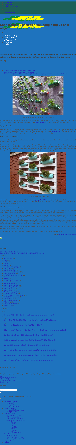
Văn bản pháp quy (13, 406)
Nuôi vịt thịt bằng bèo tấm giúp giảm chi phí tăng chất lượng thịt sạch (26, 345)
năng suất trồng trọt (42, 122)
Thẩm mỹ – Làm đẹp (10, 293)
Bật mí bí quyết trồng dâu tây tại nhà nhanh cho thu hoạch (19, 252)
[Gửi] (0, 392)
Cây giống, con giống (11, 267)
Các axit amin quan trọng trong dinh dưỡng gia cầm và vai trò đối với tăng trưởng (30, 355)
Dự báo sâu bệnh (9, 273)
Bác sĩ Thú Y (8, 2)
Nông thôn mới (9, 290)
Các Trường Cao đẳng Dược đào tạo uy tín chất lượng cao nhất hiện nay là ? (29, 360)
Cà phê (6, 263)
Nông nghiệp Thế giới (11, 285)
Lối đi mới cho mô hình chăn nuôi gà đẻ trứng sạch (19, 72)
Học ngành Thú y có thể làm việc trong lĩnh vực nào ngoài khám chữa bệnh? (29, 315)
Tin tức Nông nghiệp (11, 6)
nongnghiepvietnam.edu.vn (67, 234)
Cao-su (6, 265)
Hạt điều (6, 277)
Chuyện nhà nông (9, 37)
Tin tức (6, 44)
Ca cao (6, 262)
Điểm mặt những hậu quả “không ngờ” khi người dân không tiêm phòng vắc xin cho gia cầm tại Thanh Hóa (35, 74)
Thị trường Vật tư (10, 39)
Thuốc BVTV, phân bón (11, 297)
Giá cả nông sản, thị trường (13, 275)
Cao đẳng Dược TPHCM (37, 200)
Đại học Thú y (8, 305)
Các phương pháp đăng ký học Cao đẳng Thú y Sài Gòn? (23, 325)
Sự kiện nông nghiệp (11, 292)
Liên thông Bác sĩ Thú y (11, 280)
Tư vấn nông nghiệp (10, 36)
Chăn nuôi (7, 268)
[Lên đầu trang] (0, 398)
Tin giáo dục (8, 4)
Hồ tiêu (6, 278)
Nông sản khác (9, 288)
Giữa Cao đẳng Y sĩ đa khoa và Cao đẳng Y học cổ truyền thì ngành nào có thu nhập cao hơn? (35, 330)
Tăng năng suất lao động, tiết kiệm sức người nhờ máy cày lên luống (22, 253)
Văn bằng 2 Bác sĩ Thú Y (15, 439)
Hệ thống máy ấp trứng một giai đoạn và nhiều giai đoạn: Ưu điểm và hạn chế (29, 340)
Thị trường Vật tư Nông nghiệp (14, 295)
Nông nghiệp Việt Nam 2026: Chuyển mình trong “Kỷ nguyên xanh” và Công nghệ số (31, 320)
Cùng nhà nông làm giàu (12, 272)
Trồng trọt (7, 302)
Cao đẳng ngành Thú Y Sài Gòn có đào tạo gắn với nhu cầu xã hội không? (28, 335)
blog (5, 260)
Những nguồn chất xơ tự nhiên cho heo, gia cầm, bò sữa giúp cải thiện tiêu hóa (30, 350)
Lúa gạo (6, 282)
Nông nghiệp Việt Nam (11, 287)
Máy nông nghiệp (9, 283)
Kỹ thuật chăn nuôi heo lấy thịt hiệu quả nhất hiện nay (19, 70)
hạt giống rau (56, 131)
